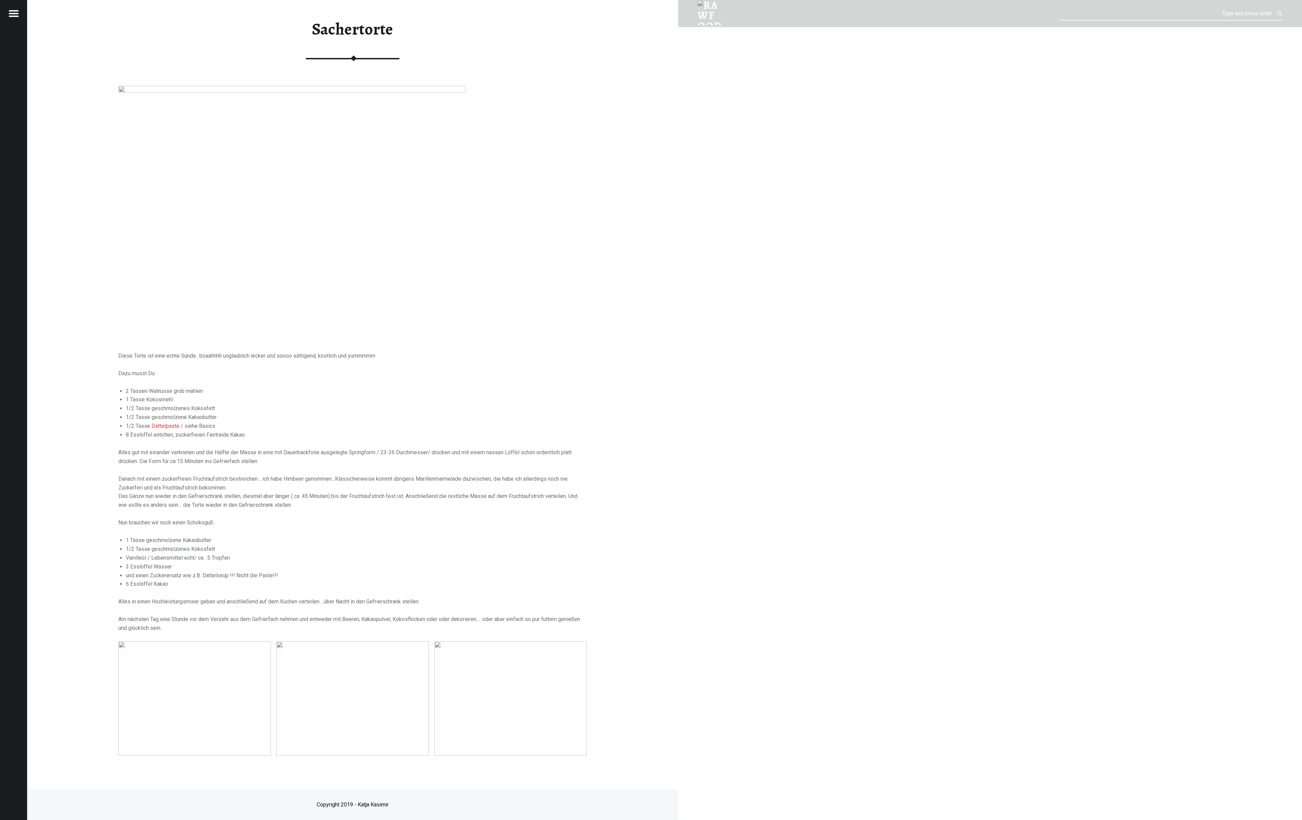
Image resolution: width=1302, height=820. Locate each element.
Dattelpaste (166, 426)
